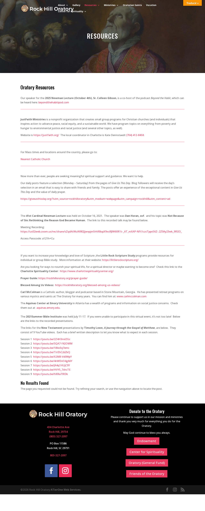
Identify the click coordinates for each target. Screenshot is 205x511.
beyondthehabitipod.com (53, 102)
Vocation (151, 5)
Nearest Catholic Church (35, 159)
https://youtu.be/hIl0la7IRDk (50, 374)
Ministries (109, 5)
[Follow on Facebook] (51, 470)
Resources (91, 5)
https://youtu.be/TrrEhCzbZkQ (51, 352)
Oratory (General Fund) (147, 463)
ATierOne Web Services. (66, 489)
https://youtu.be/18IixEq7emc (51, 348)
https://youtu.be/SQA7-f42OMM (52, 343)
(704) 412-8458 (135, 135)
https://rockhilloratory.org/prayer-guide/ (62, 278)
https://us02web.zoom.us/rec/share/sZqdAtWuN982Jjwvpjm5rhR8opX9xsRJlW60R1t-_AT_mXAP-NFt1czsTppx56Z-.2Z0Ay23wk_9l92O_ (101, 231)
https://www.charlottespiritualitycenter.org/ (87, 271)
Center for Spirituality (70, 11)
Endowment (146, 441)
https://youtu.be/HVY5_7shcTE (51, 369)
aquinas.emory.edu (48, 307)
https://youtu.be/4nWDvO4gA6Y (52, 361)
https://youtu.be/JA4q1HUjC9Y (51, 365)
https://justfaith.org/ (46, 135)
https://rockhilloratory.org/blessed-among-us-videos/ (87, 285)
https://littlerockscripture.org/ (120, 260)
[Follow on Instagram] (65, 470)
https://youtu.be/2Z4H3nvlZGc (51, 339)
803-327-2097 (58, 455)
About (61, 5)
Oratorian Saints (132, 5)
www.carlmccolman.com (132, 296)
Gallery (76, 5)
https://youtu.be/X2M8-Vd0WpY (52, 356)
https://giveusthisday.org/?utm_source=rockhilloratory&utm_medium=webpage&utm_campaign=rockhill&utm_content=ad (95, 199)
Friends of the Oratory (146, 474)
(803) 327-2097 (58, 436)
